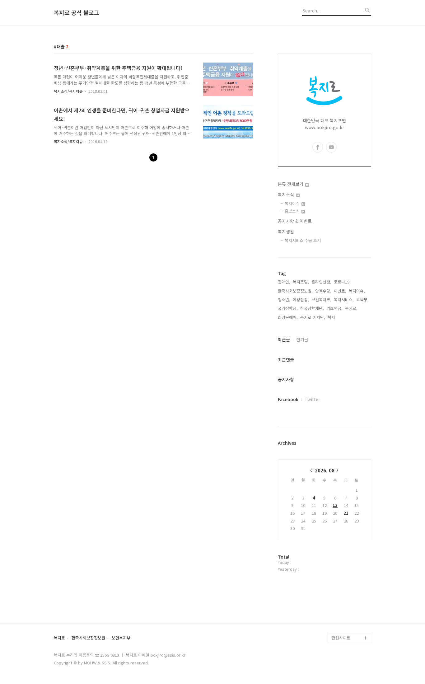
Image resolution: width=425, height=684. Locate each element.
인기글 (302, 339)
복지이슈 (293, 203)
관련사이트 (341, 638)
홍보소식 (293, 211)
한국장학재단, (312, 308)
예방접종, (301, 299)
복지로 (59, 638)
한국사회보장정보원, (295, 291)
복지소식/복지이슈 (68, 91)
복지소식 (286, 194)
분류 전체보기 (291, 184)
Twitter (312, 399)
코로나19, (342, 282)
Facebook (288, 399)
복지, (332, 317)
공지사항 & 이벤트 (295, 221)
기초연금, (334, 308)
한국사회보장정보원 (88, 638)
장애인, (284, 282)
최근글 (284, 339)
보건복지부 (121, 638)
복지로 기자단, (312, 317)
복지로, (351, 308)
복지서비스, (344, 299)
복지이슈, (357, 291)
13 (335, 505)
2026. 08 (324, 470)
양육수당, (323, 291)
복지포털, (301, 282)
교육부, (362, 299)
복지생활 (286, 231)
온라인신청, (321, 282)
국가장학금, (288, 308)
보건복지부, (321, 299)
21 (345, 513)
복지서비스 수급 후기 (303, 240)
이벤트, (340, 291)
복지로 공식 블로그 (76, 12)
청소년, (284, 299)
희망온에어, (288, 317)
